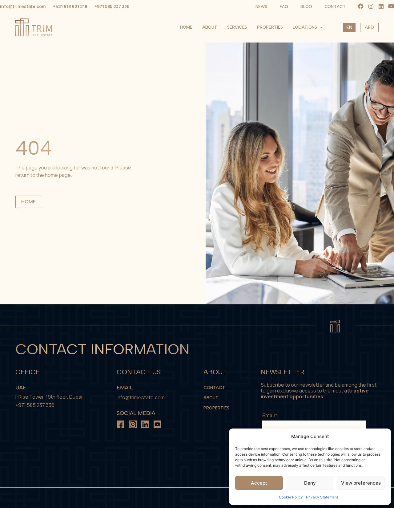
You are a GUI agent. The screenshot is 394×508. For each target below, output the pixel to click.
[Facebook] (361, 6)
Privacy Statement (322, 497)
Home (186, 27)
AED (369, 27)
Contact (214, 387)
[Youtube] (391, 6)
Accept (259, 483)
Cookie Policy (291, 497)
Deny (310, 483)
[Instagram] (371, 6)
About (209, 27)
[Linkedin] (381, 6)
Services (237, 27)
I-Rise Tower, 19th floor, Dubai (48, 396)
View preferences (361, 483)
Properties (270, 27)
